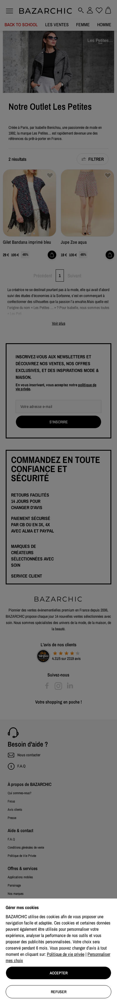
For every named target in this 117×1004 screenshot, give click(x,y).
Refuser (58, 991)
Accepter (59, 972)
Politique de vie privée (65, 954)
